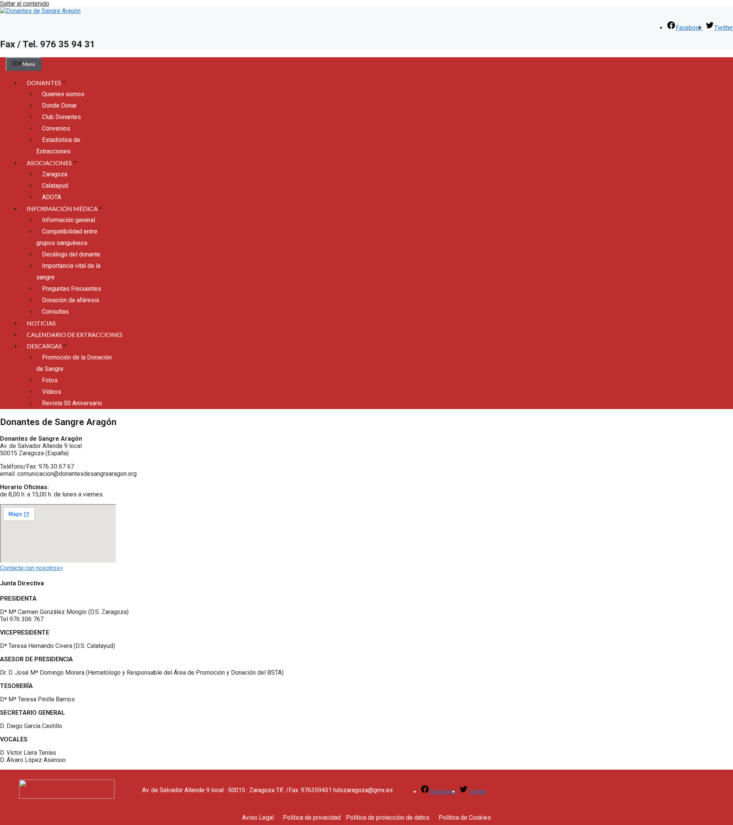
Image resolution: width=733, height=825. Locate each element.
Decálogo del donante (71, 254)
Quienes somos (63, 94)
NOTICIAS (41, 323)
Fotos (50, 380)
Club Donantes (61, 117)
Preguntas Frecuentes (71, 288)
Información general (68, 220)
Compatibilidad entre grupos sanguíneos (66, 237)
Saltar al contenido (24, 3)
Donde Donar (59, 105)
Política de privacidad (312, 817)
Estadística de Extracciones (58, 145)
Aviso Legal (258, 817)
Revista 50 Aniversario (72, 403)
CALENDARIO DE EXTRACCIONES (75, 334)
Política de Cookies (465, 817)
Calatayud (55, 185)
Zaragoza (54, 174)
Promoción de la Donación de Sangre (74, 363)
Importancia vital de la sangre (68, 271)
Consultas (55, 311)
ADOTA (51, 197)
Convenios (56, 128)
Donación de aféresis (70, 300)
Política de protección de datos (387, 817)
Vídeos (51, 391)
